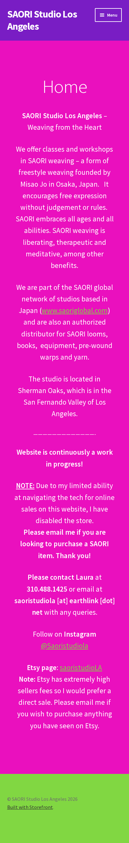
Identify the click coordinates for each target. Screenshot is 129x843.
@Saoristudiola (64, 645)
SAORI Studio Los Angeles (42, 20)
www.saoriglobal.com (75, 310)
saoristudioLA (81, 667)
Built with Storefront (30, 807)
